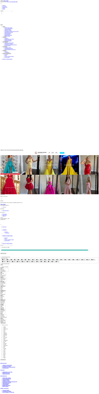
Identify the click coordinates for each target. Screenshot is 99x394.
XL (53, 261)
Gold (4, 352)
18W (89, 259)
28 (66, 259)
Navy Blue (5, 337)
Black (4, 354)
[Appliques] (2, 291)
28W (19, 261)
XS (38, 261)
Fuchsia (5, 344)
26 (62, 259)
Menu (1, 24)
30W (24, 261)
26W (14, 261)
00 (8, 259)
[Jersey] (2, 298)
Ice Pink (5, 341)
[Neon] (1, 288)
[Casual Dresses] (4, 270)
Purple (5, 338)
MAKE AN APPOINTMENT (7, 243)
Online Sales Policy (5, 210)
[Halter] (3, 306)
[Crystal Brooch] (2, 294)
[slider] (89, 250)
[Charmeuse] (2, 296)
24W (9, 261)
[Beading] (2, 292)
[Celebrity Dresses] (3, 278)
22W (4, 261)
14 (38, 259)
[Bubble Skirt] (3, 277)
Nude (4, 351)
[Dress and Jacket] (3, 275)
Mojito (5, 327)
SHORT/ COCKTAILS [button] (4, 388)
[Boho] (3, 274)
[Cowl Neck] (3, 305)
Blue (4, 336)
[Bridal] (4, 268)
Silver (4, 356)
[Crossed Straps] (3, 283)
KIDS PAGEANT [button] (3, 363)
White (5, 357)
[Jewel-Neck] (3, 308)
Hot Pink (5, 343)
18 (46, 259)
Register (3, 8)
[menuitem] (50, 5)
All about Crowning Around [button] (7, 235)
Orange (5, 348)
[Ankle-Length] (2, 300)
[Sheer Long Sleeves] (3, 317)
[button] (3, 26)
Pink (4, 342)
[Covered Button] (3, 282)
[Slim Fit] (2, 312)
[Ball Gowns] (3, 273)
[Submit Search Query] (12, 245)
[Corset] (3, 280)
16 (42, 259)
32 (74, 259)
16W (84, 259)
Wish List (4, 5)
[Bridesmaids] (4, 269)
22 (54, 259)
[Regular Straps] (3, 320)
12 (33, 259)
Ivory (4, 350)
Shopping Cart (4, 7)
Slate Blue (5, 335)
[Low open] (3, 285)
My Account (4, 6)
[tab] (50, 229)
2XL (58, 261)
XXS (34, 261)
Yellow (5, 326)
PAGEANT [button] (2, 370)
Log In (3, 9)
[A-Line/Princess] (2, 310)
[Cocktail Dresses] (4, 271)
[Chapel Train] (2, 302)
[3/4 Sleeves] (3, 315)
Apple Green (6, 328)
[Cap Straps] (3, 319)
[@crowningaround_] (36, 153)
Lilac (4, 339)
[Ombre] (1, 289)
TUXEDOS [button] (4, 229)
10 (29, 259)
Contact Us (4, 207)
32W (29, 261)
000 (4, 259)
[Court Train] (2, 303)
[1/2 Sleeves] (3, 314)
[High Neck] (3, 307)
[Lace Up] (3, 284)
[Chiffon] (2, 297)
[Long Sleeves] (3, 316)
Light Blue (5, 334)
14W (79, 259)
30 (70, 259)
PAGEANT (4, 226)
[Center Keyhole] (3, 279)
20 (50, 259)
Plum (4, 346)
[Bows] (2, 293)
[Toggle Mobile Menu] (0, 224)
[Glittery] (1, 287)
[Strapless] (3, 321)
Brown (5, 353)
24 (58, 259)
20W (93, 259)
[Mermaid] (2, 311)
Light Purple (6, 340)
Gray (4, 355)
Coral (4, 349)
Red (4, 347)
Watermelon (5, 345)
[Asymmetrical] (2, 301)
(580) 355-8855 (5, 0)
